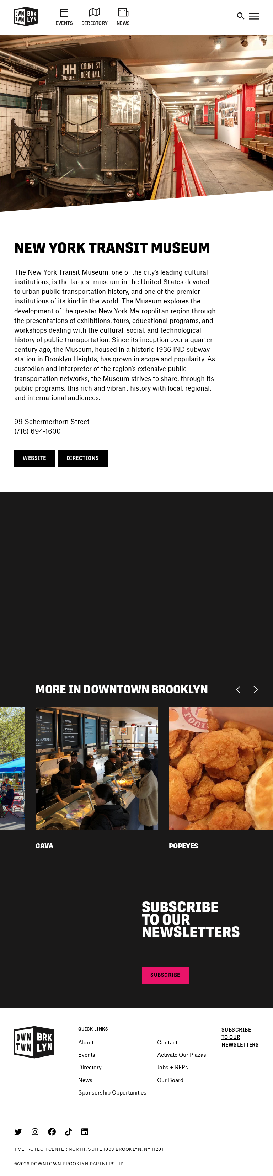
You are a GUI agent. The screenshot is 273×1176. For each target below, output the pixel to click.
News (85, 1079)
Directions (82, 458)
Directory (90, 1067)
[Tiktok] (69, 1132)
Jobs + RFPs (172, 1067)
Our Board (170, 1079)
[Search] (241, 16)
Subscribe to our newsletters (240, 1037)
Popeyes (183, 846)
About (85, 1042)
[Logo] (26, 25)
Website (34, 458)
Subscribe (165, 975)
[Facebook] (53, 1132)
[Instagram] (36, 1132)
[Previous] (240, 689)
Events (86, 1054)
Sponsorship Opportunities (112, 1092)
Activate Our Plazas (181, 1054)
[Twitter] (19, 1132)
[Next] (255, 689)
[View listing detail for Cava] (97, 767)
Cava (44, 846)
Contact (167, 1042)
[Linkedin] (84, 1132)
